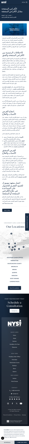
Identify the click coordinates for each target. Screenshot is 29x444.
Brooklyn (14, 266)
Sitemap (24, 414)
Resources (14, 347)
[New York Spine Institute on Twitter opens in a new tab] (16, 403)
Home (2, 15)
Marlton (14, 275)
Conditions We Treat (14, 344)
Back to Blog (7, 210)
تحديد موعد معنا (9, 203)
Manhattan (14, 260)
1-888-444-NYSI (12, 437)
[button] (2, 438)
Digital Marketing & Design (16, 421)
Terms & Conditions (7, 414)
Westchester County (14, 263)
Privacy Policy (17, 414)
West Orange (14, 278)
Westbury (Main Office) (15, 257)
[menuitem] (8, 403)
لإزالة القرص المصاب (18, 146)
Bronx (14, 269)
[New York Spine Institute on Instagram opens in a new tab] (8, 403)
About (14, 338)
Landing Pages (14, 281)
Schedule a (14, 302)
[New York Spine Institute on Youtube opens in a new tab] (21, 403)
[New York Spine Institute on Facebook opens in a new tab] (12, 403)
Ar (6, 15)
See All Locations (14, 288)
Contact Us (14, 311)
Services (14, 341)
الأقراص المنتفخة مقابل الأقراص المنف (8, 17)
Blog (10, 15)
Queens (14, 272)
